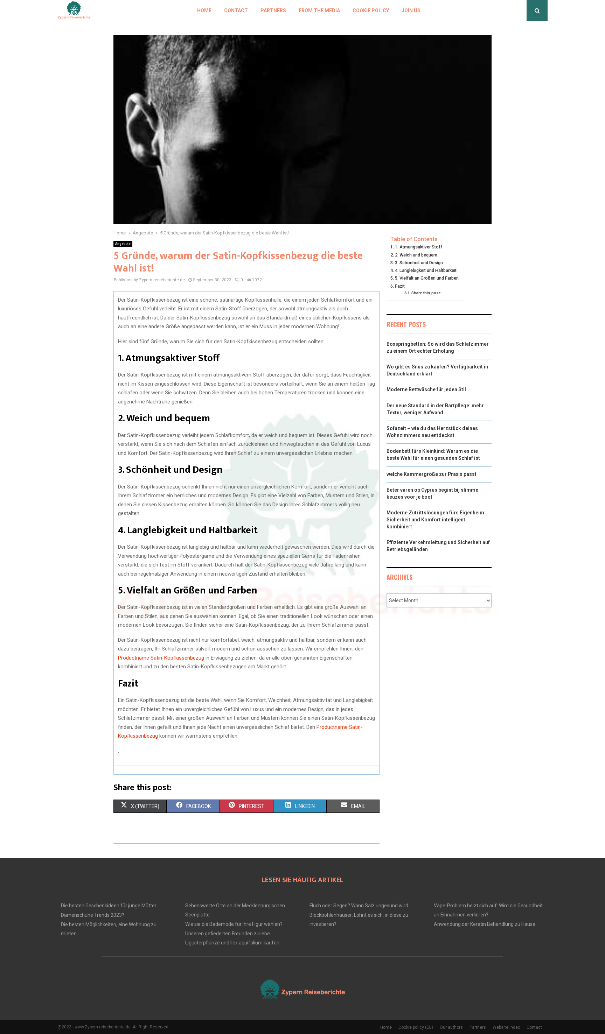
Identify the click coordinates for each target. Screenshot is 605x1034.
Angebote (123, 244)
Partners (273, 10)
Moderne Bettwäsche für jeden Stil (426, 389)
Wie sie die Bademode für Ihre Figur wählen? (234, 924)
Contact (236, 10)
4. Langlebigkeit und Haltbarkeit (426, 270)
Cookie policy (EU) (415, 1027)
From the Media (319, 10)
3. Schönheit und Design (419, 262)
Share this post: (426, 292)
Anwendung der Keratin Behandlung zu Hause (484, 924)
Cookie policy (371, 10)
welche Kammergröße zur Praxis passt (432, 474)
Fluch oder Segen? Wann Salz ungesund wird (359, 905)
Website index (506, 1027)
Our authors (451, 1027)
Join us (411, 10)
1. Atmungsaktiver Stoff (418, 246)
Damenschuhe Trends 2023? (92, 915)
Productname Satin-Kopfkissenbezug (161, 658)
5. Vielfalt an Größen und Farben (427, 278)
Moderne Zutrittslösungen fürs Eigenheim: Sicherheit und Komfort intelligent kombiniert (436, 519)
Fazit (400, 286)
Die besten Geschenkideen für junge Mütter (109, 905)
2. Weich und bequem (416, 255)
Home (204, 10)
